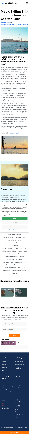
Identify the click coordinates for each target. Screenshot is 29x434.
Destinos (4, 364)
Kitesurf (22, 256)
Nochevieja (10, 259)
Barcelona (3, 22)
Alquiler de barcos (21, 237)
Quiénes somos (19, 361)
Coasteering (14, 245)
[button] (26, 204)
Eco (3, 254)
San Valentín (6, 270)
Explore (4, 361)
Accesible (10, 232)
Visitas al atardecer (23, 24)
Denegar (14, 222)
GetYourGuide (15, 133)
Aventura (18, 232)
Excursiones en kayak (11, 256)
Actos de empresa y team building (12, 248)
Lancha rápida (18, 265)
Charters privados (8, 262)
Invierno (14, 273)
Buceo (25, 248)
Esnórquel (9, 265)
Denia (18, 290)
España (9, 22)
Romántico (18, 262)
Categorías (4, 367)
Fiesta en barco (11, 240)
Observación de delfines (9, 251)
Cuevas (20, 240)
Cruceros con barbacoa (14, 234)
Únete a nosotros (19, 364)
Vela (16, 24)
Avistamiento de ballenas (19, 270)
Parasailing (19, 259)
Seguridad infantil (8, 243)
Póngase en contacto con (18, 367)
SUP (19, 267)
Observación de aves (8, 237)
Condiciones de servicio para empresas (19, 416)
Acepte (14, 218)
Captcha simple (5, 339)
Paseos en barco (5, 24)
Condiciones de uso (19, 410)
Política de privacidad (17, 406)
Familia (9, 254)
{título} (10, 229)
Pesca (14, 254)
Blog (3, 370)
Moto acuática (22, 254)
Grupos (12, 24)
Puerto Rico (6, 290)
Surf (23, 267)
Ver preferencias (14, 227)
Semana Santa (22, 251)
